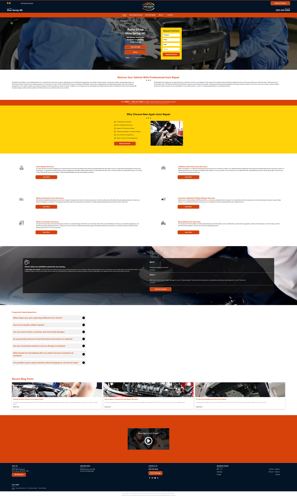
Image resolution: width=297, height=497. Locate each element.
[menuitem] (124, 15)
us (202, 86)
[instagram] (152, 478)
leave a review (88, 271)
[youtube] (155, 478)
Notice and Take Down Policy (156, 493)
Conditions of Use (146, 493)
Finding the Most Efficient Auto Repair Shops (28, 399)
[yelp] (158, 478)
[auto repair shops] (57, 389)
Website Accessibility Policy (168, 493)
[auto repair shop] (240, 389)
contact (198, 86)
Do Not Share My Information (136, 493)
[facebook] (149, 478)
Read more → (16, 406)
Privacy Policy (126, 493)
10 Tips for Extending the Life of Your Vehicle (211, 399)
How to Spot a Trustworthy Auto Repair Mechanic (121, 399)
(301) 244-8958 (283, 10)
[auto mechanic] (148, 389)
